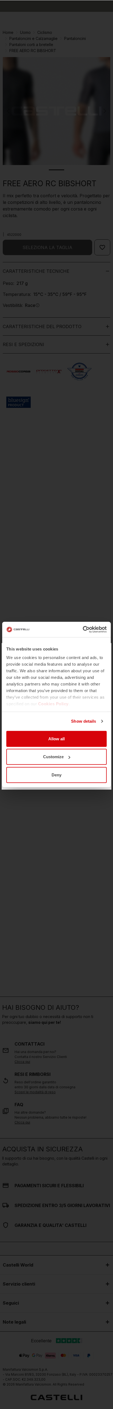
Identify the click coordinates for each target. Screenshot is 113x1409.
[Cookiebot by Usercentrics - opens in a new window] (83, 629)
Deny (56, 774)
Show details (83, 721)
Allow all (56, 738)
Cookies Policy (53, 703)
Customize (53, 756)
